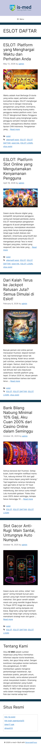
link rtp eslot (9, 717)
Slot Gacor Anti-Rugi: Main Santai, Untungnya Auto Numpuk (19, 532)
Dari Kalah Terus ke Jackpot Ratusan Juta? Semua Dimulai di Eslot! (18, 289)
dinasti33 (8, 728)
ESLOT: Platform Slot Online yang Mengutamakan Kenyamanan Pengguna (18, 168)
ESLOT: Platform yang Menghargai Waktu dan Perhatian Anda (18, 51)
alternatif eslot (12, 140)
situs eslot (7, 146)
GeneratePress (31, 742)
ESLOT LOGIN (26, 143)
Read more (15, 129)
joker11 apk (9, 724)
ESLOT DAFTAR (20, 391)
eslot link (15, 143)
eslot (8, 136)
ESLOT (23, 140)
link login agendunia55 (14, 721)
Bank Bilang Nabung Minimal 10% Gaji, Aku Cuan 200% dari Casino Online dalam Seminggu (18, 419)
